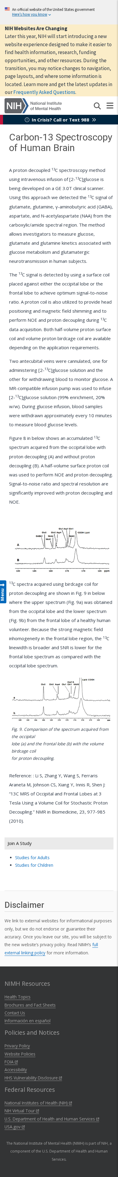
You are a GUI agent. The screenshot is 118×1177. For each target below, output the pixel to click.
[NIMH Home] (33, 105)
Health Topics (18, 997)
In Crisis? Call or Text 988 (60, 120)
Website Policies (20, 1054)
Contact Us (15, 1013)
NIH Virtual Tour (20, 1111)
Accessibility (16, 1069)
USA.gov (13, 1127)
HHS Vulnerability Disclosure (32, 1078)
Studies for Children (34, 865)
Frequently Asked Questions (44, 92)
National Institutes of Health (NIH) (37, 1103)
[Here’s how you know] (59, 12)
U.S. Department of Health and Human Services (50, 1119)
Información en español (28, 1021)
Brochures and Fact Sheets (30, 1005)
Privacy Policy (17, 1046)
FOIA (10, 1062)
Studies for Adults (32, 857)
